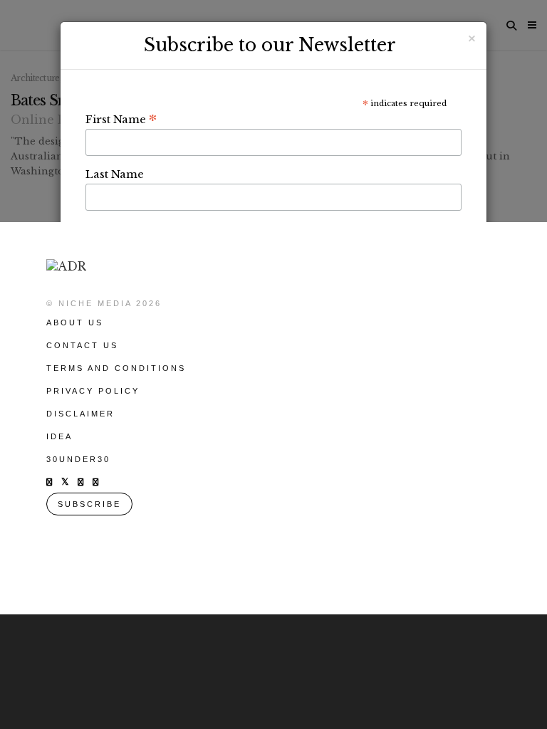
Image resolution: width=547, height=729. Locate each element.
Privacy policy (93, 391)
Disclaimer (80, 413)
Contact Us (82, 345)
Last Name (114, 174)
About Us (74, 322)
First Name (121, 119)
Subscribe (89, 504)
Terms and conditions (116, 368)
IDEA (59, 436)
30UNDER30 (78, 459)
